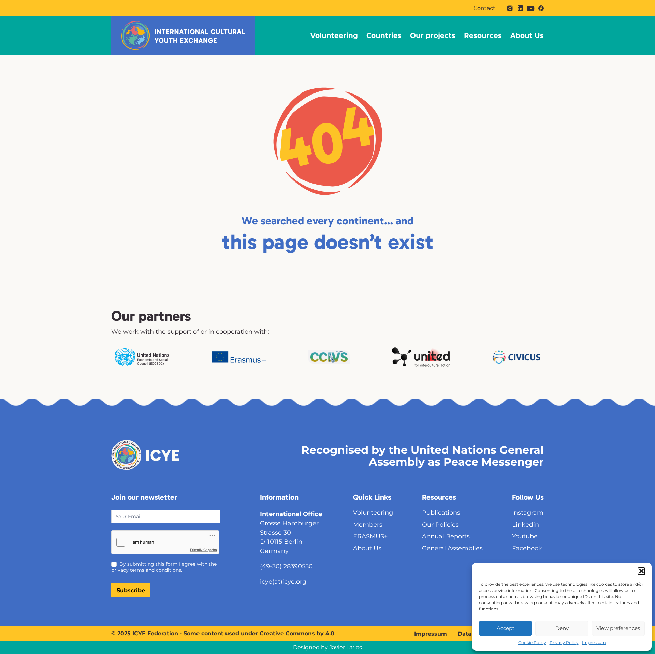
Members (367, 524)
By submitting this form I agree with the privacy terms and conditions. (164, 567)
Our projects (432, 35)
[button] (641, 571)
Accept (505, 628)
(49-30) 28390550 (286, 566)
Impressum (594, 642)
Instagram (527, 513)
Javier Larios (345, 647)
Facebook (527, 548)
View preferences (618, 628)
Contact (484, 8)
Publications (441, 513)
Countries (384, 35)
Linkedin (525, 524)
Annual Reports (446, 536)
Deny (562, 628)
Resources (483, 35)
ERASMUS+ (370, 536)
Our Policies (440, 524)
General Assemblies (452, 548)
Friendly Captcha (203, 550)
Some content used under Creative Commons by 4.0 (259, 633)
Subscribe (131, 590)
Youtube (525, 536)
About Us (527, 35)
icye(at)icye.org (283, 581)
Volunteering (334, 35)
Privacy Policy (564, 642)
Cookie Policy (532, 642)
